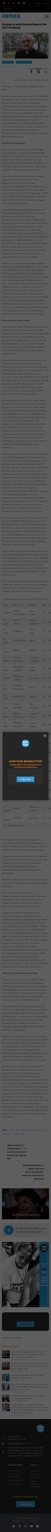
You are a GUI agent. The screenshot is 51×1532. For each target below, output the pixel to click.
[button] (45, 736)
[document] (25, 766)
